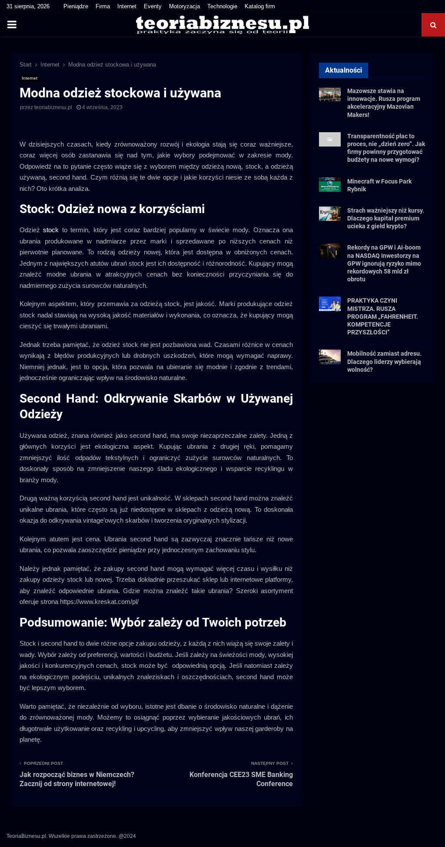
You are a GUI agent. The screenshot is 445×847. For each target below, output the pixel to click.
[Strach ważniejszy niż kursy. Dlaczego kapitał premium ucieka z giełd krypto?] (330, 214)
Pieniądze (75, 6)
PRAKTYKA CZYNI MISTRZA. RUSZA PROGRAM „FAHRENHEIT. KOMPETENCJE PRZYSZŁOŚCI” (382, 316)
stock (51, 229)
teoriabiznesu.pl (53, 107)
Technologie (222, 6)
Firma (103, 6)
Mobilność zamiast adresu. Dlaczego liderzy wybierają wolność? (384, 361)
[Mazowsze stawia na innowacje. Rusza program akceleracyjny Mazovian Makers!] (330, 94)
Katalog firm (260, 6)
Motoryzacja (184, 6)
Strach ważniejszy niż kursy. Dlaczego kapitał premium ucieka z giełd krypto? (385, 218)
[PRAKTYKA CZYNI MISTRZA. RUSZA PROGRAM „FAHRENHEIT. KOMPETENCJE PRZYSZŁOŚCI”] (330, 304)
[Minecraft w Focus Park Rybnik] (330, 184)
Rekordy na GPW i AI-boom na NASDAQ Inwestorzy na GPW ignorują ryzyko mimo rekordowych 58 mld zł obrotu (384, 263)
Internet (126, 6)
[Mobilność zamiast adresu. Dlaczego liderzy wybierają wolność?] (330, 357)
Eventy (153, 6)
